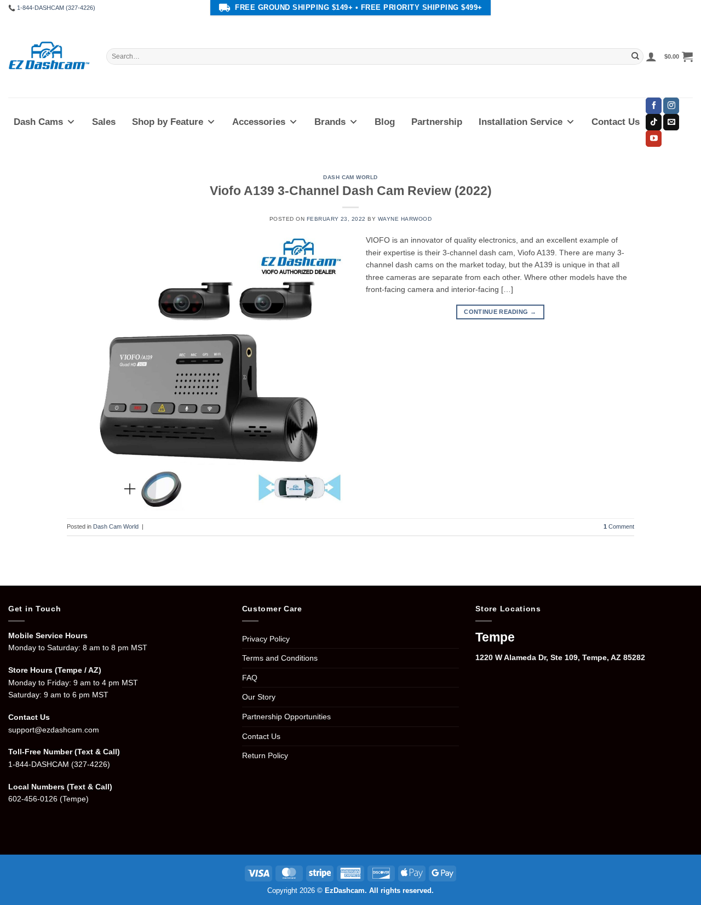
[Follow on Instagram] (671, 106)
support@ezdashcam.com (53, 729)
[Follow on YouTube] (654, 138)
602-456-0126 (33, 798)
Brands (330, 122)
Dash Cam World (350, 177)
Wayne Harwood (405, 219)
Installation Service (520, 122)
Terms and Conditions (280, 658)
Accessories (258, 122)
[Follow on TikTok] (654, 122)
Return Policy (265, 755)
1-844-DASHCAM (38, 764)
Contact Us (615, 122)
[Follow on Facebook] (654, 106)
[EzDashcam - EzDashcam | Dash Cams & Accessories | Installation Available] (49, 56)
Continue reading (500, 311)
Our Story (258, 696)
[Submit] (635, 56)
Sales (104, 122)
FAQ (249, 677)
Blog (385, 122)
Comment (619, 526)
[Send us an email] (671, 122)
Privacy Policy (266, 638)
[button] (651, 56)
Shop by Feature (167, 122)
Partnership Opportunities (286, 716)
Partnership (436, 122)
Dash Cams (38, 122)
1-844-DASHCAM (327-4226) (56, 7)
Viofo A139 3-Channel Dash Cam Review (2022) (351, 191)
